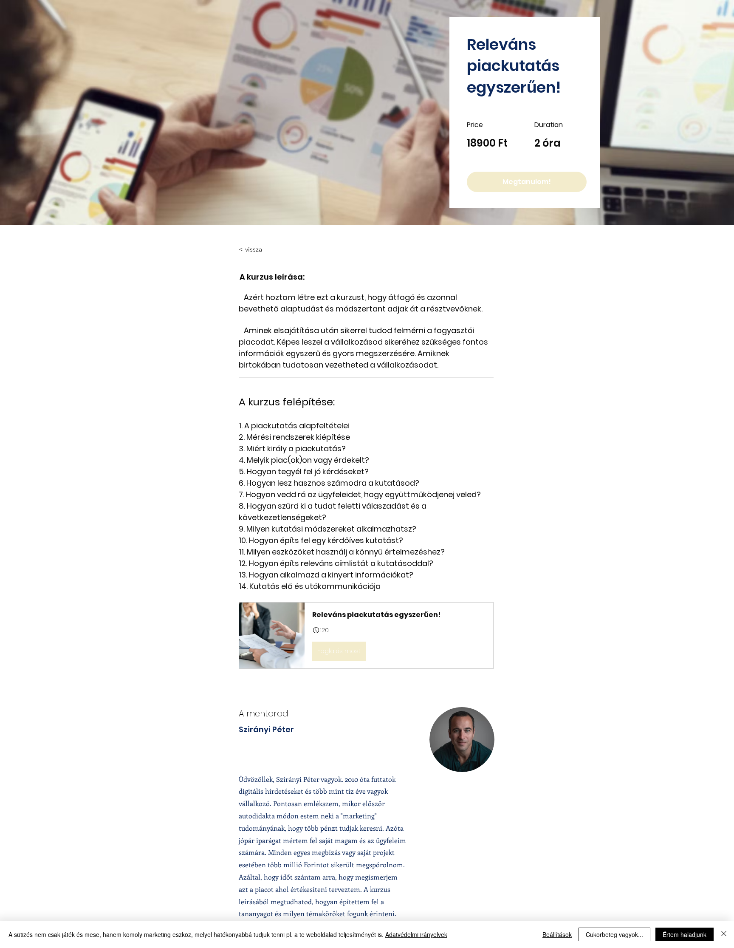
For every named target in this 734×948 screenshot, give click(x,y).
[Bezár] (724, 934)
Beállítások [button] (557, 934)
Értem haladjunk (684, 934)
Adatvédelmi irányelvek (416, 934)
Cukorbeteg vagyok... (614, 934)
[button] (366, 635)
